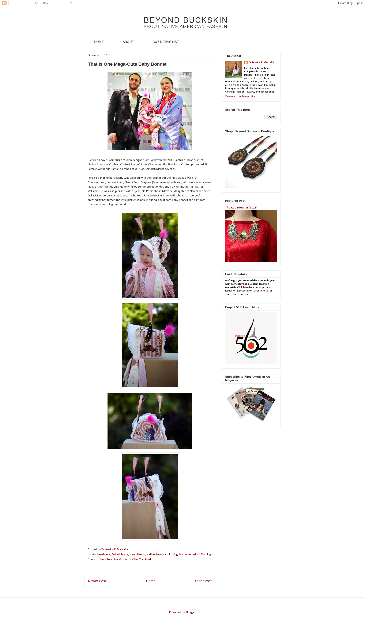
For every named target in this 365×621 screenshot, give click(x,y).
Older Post (203, 581)
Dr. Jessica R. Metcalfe (115, 549)
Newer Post (97, 581)
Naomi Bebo (137, 554)
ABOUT (128, 42)
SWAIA (133, 559)
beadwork (103, 554)
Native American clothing (162, 554)
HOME (99, 42)
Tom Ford (145, 559)
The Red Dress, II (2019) (241, 207)
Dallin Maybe (120, 554)
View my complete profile (240, 96)
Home (150, 581)
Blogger (190, 612)
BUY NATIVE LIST (166, 42)
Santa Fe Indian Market (113, 559)
